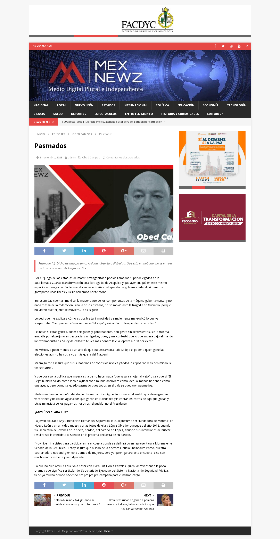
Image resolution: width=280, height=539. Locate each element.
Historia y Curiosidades (180, 114)
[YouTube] (239, 46)
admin (72, 157)
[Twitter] (223, 46)
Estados (108, 105)
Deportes (78, 114)
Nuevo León (84, 105)
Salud (58, 114)
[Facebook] (215, 46)
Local (61, 105)
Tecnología (236, 105)
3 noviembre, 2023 (51, 157)
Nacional (41, 105)
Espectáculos (105, 114)
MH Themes (106, 531)
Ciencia (39, 114)
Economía (211, 105)
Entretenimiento (139, 114)
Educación (186, 105)
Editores (214, 114)
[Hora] (247, 46)
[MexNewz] (140, 98)
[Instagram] (231, 46)
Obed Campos (91, 157)
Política (162, 105)
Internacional (135, 105)
